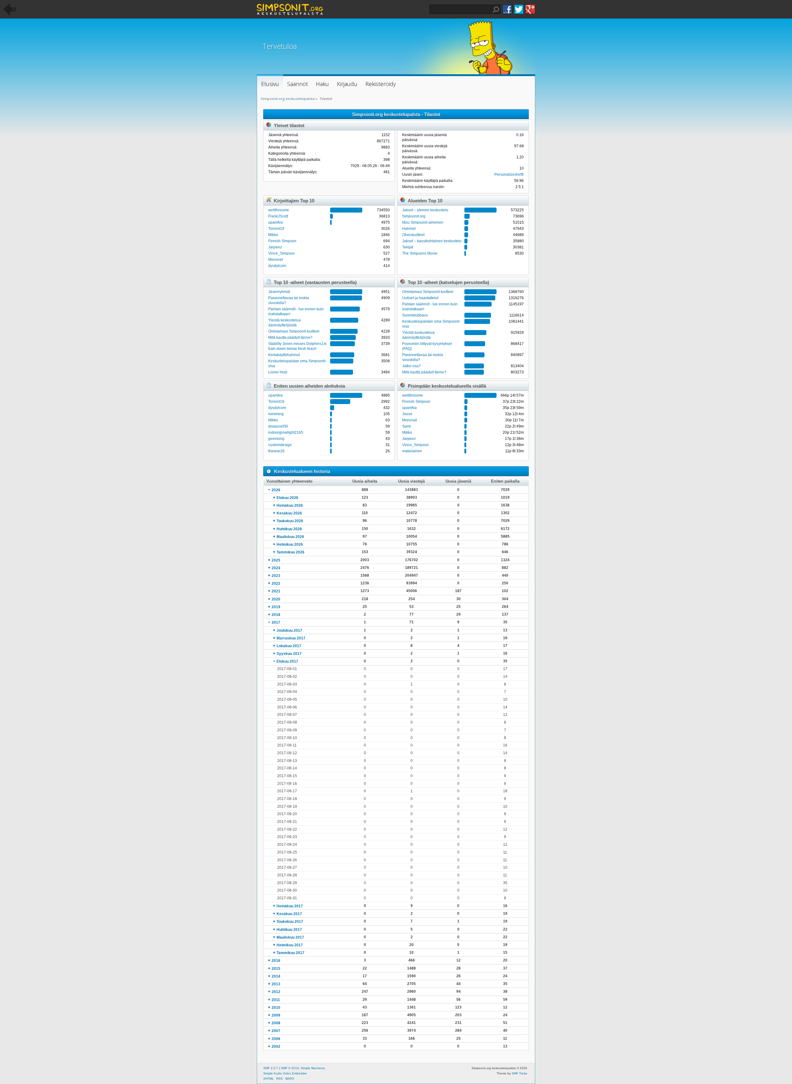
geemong (276, 439)
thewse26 (276, 451)
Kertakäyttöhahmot (284, 355)
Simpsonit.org (413, 216)
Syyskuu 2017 (289, 654)
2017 (276, 622)
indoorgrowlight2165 (285, 432)
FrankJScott (278, 216)
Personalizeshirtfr (509, 174)
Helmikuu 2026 (290, 544)
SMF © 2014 (290, 1068)
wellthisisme (278, 210)
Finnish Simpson (282, 241)
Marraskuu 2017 (291, 638)
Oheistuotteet (413, 235)
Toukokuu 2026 (290, 521)
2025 (276, 560)
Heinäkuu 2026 (290, 505)
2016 (276, 960)
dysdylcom (277, 266)
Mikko (273, 235)
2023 (276, 576)
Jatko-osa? (411, 366)
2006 (276, 1039)
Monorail (275, 259)
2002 (276, 1046)
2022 (276, 583)
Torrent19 (276, 228)
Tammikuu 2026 (290, 552)
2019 (276, 607)
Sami (406, 426)
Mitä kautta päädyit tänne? (290, 337)
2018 (276, 615)
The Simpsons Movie (419, 253)
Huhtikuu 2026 (289, 529)
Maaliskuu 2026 (290, 537)
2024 (276, 568)
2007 (276, 1031)
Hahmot (408, 228)
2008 (276, 1023)
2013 (276, 984)
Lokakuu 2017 (289, 646)
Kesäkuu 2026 (289, 513)
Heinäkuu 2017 (290, 906)
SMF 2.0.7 (270, 1068)
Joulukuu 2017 (289, 630)
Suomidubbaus (415, 315)
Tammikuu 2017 (290, 953)
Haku (496, 9)
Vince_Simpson (281, 253)
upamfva (275, 222)
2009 (276, 1015)
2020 (276, 599)
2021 (276, 591)
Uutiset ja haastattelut (420, 298)
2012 (276, 992)
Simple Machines (313, 1068)
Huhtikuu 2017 (289, 929)
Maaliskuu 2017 (290, 937)
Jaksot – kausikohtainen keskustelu (432, 241)
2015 (276, 968)
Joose (407, 414)
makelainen (412, 451)
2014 (276, 976)
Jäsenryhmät (279, 292)
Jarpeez (275, 247)
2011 (276, 1000)
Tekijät (407, 247)
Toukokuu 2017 (290, 921)
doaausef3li (278, 426)
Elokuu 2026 (287, 498)
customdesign (280, 445)
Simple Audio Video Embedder (285, 1073)
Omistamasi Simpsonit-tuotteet (293, 331)
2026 (276, 490)
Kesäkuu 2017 (289, 914)
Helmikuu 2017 (290, 945)
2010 (276, 1007)
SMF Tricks (519, 1073)
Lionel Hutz (277, 372)
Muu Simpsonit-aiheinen (422, 222)
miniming (276, 414)
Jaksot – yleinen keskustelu (425, 210)
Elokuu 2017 (287, 661)
